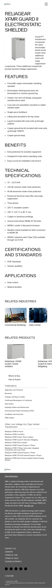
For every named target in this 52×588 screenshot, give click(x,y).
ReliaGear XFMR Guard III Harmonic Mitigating (21, 440)
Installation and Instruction (14, 414)
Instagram (25, 568)
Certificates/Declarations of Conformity (18, 400)
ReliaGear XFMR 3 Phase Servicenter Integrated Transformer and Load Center (22, 449)
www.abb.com (28, 506)
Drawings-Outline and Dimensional (17, 407)
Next (42, 301)
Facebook (6, 568)
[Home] (8, 4)
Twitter (20, 568)
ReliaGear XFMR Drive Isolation (16, 442)
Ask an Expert (14, 379)
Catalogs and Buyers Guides (15, 397)
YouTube (16, 568)
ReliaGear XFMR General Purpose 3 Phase (20, 445)
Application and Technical (14, 390)
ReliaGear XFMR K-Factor (14, 431)
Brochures (8, 393)
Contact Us (10, 549)
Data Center (35, 325)
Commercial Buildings (15, 325)
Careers (9, 552)
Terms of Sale (11, 558)
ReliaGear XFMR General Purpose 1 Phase (20, 453)
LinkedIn (11, 568)
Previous (36, 301)
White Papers (9, 418)
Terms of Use (11, 555)
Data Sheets (9, 404)
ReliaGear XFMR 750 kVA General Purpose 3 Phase (23, 455)
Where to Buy (14, 376)
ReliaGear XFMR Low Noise (14, 434)
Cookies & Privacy (13, 561)
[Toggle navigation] (46, 4)
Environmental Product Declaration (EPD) (19, 411)
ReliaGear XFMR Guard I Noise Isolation (13, 364)
